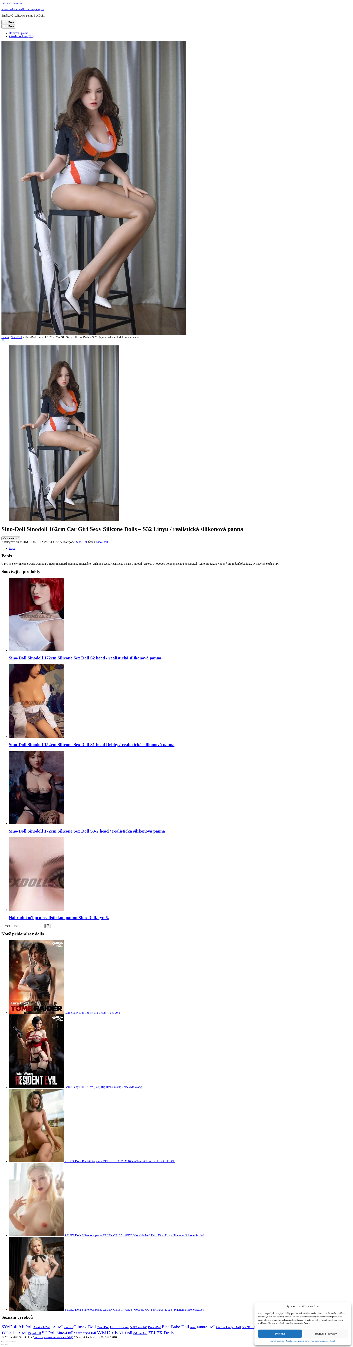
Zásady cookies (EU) (21, 36)
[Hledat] (48, 926)
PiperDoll (34, 1333)
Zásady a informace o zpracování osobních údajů (307, 1341)
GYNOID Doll (252, 1327)
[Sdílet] (6, 1341)
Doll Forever (119, 1327)
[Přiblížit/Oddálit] (14, 1341)
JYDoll (7, 1332)
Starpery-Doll (85, 1333)
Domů (5, 337)
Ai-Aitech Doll (41, 1327)
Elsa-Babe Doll (175, 1326)
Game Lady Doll (228, 1327)
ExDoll (193, 1328)
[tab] (180, 548)
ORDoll (21, 1333)
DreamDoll (154, 1327)
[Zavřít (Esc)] (2, 1341)
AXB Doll (68, 1328)
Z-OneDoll (140, 1333)
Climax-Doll (84, 1326)
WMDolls (107, 1332)
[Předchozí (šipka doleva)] (2, 1344)
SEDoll (49, 1332)
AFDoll (25, 1326)
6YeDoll (9, 1326)
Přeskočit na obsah (12, 3)
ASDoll (57, 1327)
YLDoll (125, 1333)
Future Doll (206, 1327)
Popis (12, 548)
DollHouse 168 (138, 1327)
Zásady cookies (277, 1341)
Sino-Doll (16, 337)
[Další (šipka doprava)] (6, 1344)
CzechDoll (103, 1327)
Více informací (11, 538)
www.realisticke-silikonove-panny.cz (22, 9)
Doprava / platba (18, 33)
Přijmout (280, 1333)
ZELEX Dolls (161, 1332)
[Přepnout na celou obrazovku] (10, 1341)
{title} (332, 1341)
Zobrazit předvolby (326, 1333)
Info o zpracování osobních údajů (53, 1337)
